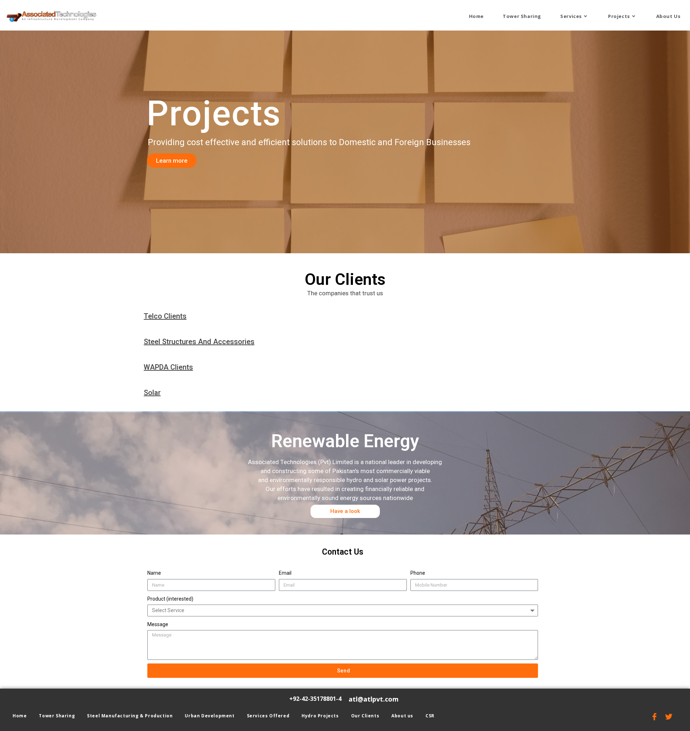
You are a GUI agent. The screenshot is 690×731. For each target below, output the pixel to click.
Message (157, 624)
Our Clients (365, 716)
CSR (430, 716)
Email (285, 573)
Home (20, 716)
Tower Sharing (57, 716)
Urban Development (209, 716)
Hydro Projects (320, 716)
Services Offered (268, 716)
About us (402, 716)
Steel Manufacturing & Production (129, 716)
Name (154, 573)
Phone (417, 573)
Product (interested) (170, 599)
